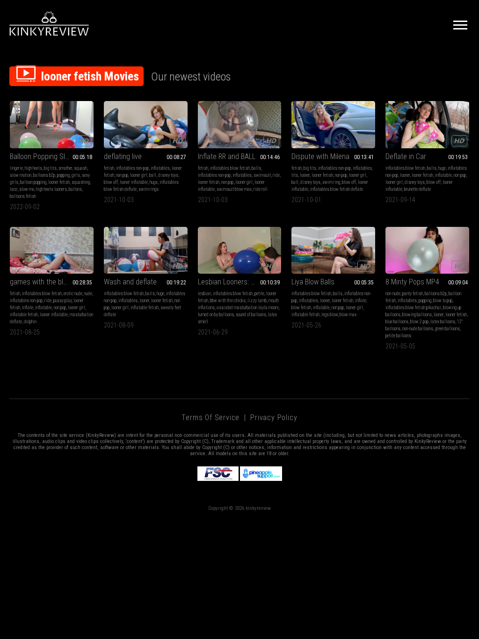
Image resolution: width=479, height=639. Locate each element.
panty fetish (412, 293)
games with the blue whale (50, 281)
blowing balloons (417, 314)
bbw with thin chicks (228, 300)
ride (276, 175)
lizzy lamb (257, 300)
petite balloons (398, 335)
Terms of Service (210, 417)
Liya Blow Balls (312, 281)
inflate (27, 307)
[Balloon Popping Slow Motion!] (52, 124)
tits (294, 175)
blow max (348, 314)
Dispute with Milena (320, 156)
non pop (122, 175)
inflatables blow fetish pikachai (413, 307)
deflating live (123, 156)
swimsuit (262, 175)
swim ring (331, 182)
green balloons (447, 328)
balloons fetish (23, 196)
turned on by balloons (216, 314)
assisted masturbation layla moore (248, 307)
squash (80, 168)
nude (88, 293)
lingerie (16, 168)
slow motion (20, 175)
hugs (154, 182)
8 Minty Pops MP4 (412, 281)
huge (442, 168)
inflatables (160, 168)
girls (76, 175)
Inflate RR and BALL (226, 156)
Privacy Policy (273, 417)
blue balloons (396, 321)
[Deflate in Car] (427, 124)
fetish (109, 168)
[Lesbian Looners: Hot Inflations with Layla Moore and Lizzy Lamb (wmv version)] (240, 250)
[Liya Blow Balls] (333, 250)
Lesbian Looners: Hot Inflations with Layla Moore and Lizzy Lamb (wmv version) (240, 281)
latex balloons (442, 321)
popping (63, 175)
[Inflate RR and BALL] (240, 124)
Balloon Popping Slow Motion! (52, 156)
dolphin (30, 321)
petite (259, 293)
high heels (33, 168)
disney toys (168, 175)
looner (305, 175)
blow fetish (301, 307)
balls (256, 168)
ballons (75, 189)
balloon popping (33, 182)
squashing (81, 182)
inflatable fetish (24, 314)
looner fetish (59, 182)
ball (152, 175)
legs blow (329, 314)
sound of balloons (251, 314)
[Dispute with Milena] (333, 124)
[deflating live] (146, 124)
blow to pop (442, 300)
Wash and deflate (130, 281)
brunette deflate (417, 189)
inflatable (443, 175)
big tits (50, 168)
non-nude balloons (417, 328)
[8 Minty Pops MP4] (427, 250)
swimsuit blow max (234, 189)
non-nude (392, 293)
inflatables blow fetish (230, 168)
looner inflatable (134, 182)
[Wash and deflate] (146, 250)
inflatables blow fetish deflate (336, 189)
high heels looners (51, 189)
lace (13, 189)
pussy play (62, 300)
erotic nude (73, 293)
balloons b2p (44, 175)
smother (65, 168)
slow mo (26, 189)
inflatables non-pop (132, 168)
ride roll (261, 189)
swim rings (148, 189)
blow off (111, 182)
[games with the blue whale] (52, 250)
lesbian (204, 293)
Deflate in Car (405, 156)
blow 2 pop (419, 321)
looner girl (138, 175)
